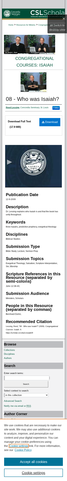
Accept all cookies (33, 462)
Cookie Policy (23, 450)
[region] (33, 450)
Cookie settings (18, 445)
